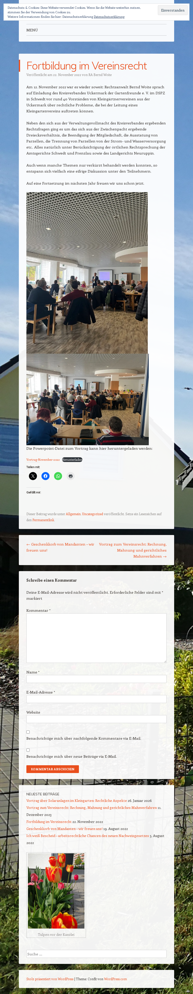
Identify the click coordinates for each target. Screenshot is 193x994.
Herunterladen (72, 459)
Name (32, 671)
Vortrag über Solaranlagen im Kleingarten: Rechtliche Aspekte (76, 800)
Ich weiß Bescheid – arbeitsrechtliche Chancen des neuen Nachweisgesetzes (87, 835)
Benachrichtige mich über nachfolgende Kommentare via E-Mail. (83, 738)
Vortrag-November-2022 (43, 459)
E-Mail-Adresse (40, 692)
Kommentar (38, 610)
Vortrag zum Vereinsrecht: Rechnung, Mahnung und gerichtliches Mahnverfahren (133, 550)
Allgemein (73, 514)
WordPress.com (115, 979)
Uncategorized (92, 514)
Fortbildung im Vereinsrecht (49, 821)
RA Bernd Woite (100, 74)
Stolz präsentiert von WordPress (49, 979)
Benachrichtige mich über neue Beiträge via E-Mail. (71, 756)
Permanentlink (43, 520)
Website (33, 712)
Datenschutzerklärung (109, 17)
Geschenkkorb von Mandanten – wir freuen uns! (64, 828)
